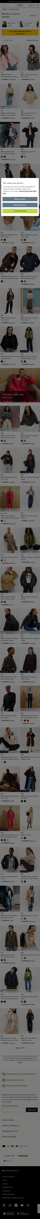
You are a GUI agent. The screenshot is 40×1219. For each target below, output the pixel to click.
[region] (20, 197)
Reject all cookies (20, 205)
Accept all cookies (20, 211)
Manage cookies (19, 199)
